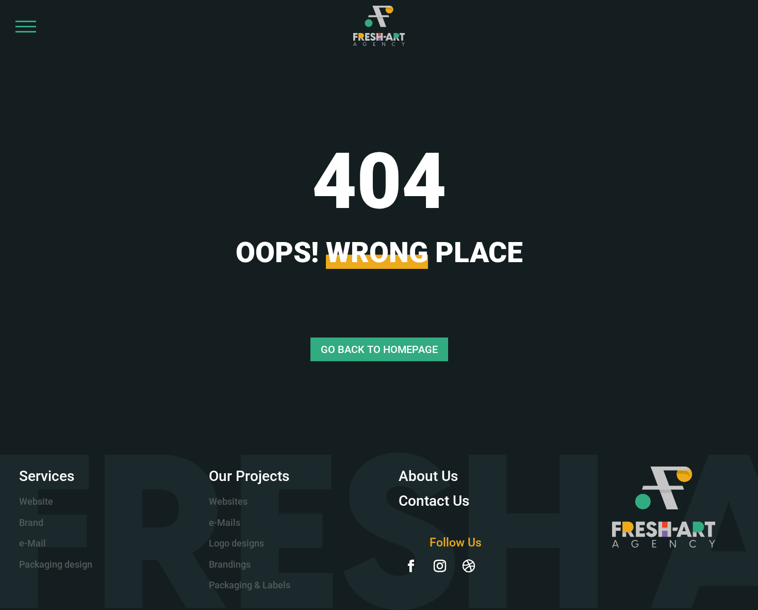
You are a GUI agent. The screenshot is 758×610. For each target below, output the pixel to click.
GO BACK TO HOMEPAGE (379, 349)
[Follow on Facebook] (411, 566)
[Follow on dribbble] (468, 566)
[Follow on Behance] (497, 566)
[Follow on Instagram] (439, 566)
